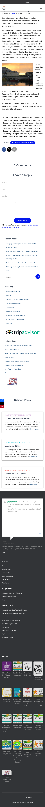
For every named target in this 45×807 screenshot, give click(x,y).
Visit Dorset (5, 627)
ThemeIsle (29, 802)
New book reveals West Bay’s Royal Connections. (22, 251)
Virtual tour (5, 583)
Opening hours (6, 569)
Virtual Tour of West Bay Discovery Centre (18, 345)
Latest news (10, 307)
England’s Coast (7, 634)
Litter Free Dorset (7, 637)
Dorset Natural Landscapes (11, 620)
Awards (8, 295)
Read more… (34, 429)
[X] (2, 403)
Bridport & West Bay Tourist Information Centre (20, 353)
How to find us (6, 566)
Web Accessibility (7, 576)
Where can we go (10, 373)
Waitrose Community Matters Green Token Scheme (23, 263)
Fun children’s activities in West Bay (13, 613)
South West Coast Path (9, 630)
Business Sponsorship (9, 596)
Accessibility (6, 573)
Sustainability (6, 579)
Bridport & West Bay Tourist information (15, 610)
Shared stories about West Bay (16, 315)
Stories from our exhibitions (15, 319)
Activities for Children (13, 291)
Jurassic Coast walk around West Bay (17, 361)
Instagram (19, 2)
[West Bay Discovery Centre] (5, 7)
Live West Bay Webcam (9, 624)
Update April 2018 (13, 446)
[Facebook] (2, 400)
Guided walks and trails (13, 303)
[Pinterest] (2, 406)
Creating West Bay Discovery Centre (23, 142)
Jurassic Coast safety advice (14, 365)
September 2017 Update (15, 474)
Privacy (4, 552)
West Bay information (12, 349)
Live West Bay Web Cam (13, 369)
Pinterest (26, 2)
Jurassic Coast (9, 357)
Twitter (22, 2)
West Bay (9, 323)
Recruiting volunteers (13, 311)
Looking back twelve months (17, 418)
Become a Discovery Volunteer (12, 593)
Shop (3, 600)
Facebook (16, 2)
